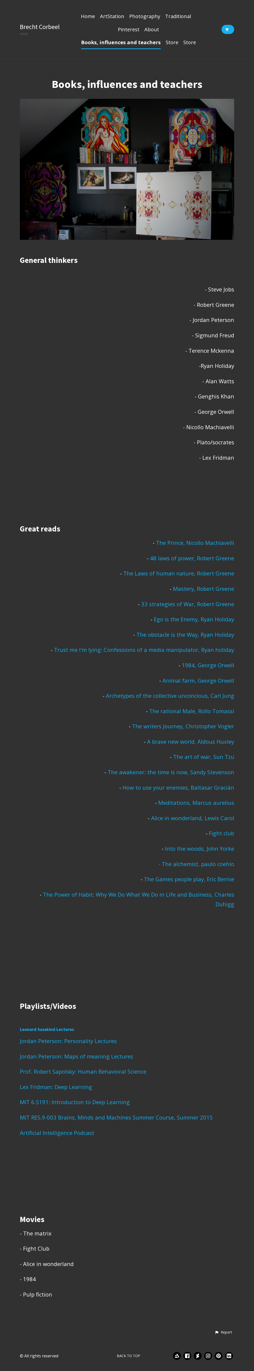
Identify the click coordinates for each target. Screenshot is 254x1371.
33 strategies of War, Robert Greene (187, 604)
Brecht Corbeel (40, 27)
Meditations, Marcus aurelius (195, 802)
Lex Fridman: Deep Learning (56, 1086)
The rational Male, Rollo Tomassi (191, 711)
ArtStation (112, 17)
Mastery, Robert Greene (203, 588)
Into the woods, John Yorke (198, 848)
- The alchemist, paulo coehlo (196, 864)
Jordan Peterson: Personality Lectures (68, 1041)
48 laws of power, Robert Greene (192, 558)
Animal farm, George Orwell (198, 680)
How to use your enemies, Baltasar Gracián (178, 787)
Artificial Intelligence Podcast (57, 1132)
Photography (144, 17)
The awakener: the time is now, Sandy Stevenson (171, 772)
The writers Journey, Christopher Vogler (183, 726)
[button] (223, 1332)
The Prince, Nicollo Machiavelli (195, 542)
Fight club (220, 833)
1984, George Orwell (208, 665)
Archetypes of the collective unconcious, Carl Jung (170, 695)
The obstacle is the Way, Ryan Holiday (185, 634)
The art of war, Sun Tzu (203, 756)
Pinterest (128, 30)
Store (172, 43)
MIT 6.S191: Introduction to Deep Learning (75, 1102)
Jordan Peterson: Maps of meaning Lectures (76, 1056)
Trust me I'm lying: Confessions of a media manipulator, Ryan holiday (144, 649)
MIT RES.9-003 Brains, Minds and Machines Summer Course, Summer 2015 (116, 1117)
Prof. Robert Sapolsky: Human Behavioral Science (83, 1071)
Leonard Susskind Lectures (47, 1029)
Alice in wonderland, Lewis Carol (192, 818)
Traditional (178, 17)
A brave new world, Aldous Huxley (190, 741)
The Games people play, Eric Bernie (189, 879)
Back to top (128, 1355)
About (151, 30)
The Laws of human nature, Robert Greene (178, 573)
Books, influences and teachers (121, 43)
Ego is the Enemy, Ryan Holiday (194, 619)
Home (88, 17)
